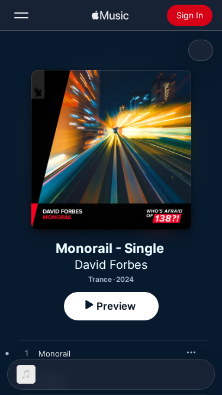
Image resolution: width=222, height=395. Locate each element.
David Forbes (111, 265)
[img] (110, 15)
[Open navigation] (21, 15)
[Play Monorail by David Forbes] (26, 353)
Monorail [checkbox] (54, 353)
